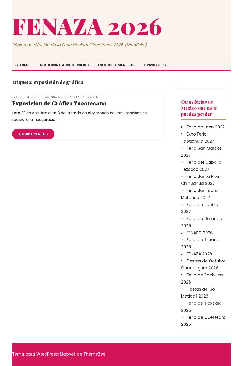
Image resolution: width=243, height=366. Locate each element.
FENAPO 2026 (200, 233)
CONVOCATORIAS (156, 65)
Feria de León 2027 (206, 127)
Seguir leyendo (32, 134)
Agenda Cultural (59, 97)
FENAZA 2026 (87, 25)
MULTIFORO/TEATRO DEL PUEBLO (64, 65)
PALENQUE (22, 65)
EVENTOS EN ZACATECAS (116, 65)
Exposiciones (87, 97)
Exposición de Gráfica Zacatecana (59, 103)
